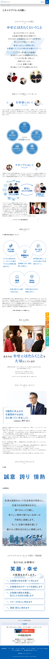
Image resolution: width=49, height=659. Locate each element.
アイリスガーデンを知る (42, 648)
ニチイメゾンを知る (30, 648)
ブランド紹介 (11, 648)
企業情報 (3, 648)
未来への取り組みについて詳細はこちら (21, 310)
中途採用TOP (3, 5)
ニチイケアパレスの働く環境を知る (20, 219)
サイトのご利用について (17, 650)
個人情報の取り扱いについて (31, 650)
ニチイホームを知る (20, 648)
